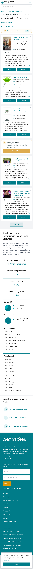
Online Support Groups (9, 522)
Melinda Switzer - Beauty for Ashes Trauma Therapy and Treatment (21, 193)
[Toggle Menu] (30, 2)
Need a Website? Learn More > (12, 542)
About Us (5, 504)
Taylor (10, 11)
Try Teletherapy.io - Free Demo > (12, 545)
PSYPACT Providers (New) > (11, 549)
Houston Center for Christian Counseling (19, 110)
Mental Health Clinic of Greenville (20, 160)
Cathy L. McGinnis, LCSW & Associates (21, 39)
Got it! (16, 564)
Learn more (6, 560)
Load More (17, 224)
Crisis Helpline (7, 497)
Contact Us (6, 508)
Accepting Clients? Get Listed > (12, 531)
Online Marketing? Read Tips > (12, 538)
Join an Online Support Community (19, 426)
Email (9, 69)
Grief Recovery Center (20, 77)
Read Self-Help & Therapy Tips (17, 418)
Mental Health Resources (10, 500)
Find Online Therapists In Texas (18, 409)
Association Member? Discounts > (13, 535)
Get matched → (16, 151)
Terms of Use (7, 511)
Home (2, 11)
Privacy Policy (7, 515)
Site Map (5, 518)
